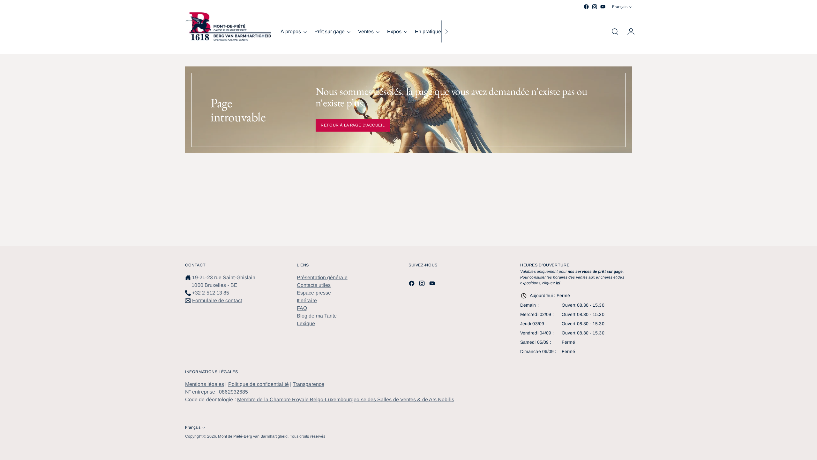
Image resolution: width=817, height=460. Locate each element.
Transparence (308, 384)
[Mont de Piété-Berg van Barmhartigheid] (228, 26)
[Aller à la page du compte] (628, 31)
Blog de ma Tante (317, 315)
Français (619, 6)
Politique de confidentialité (258, 384)
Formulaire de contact (217, 300)
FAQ (302, 308)
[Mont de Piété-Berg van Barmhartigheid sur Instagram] (594, 7)
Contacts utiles (314, 285)
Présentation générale (322, 277)
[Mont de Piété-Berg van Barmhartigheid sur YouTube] (603, 7)
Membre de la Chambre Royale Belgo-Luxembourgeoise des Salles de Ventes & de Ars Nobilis (345, 399)
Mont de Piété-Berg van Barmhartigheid (253, 436)
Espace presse (314, 292)
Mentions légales (204, 384)
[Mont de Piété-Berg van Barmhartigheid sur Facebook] (586, 7)
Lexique (306, 323)
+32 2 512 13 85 (210, 292)
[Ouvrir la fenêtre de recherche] (615, 31)
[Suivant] (446, 32)
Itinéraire (307, 300)
